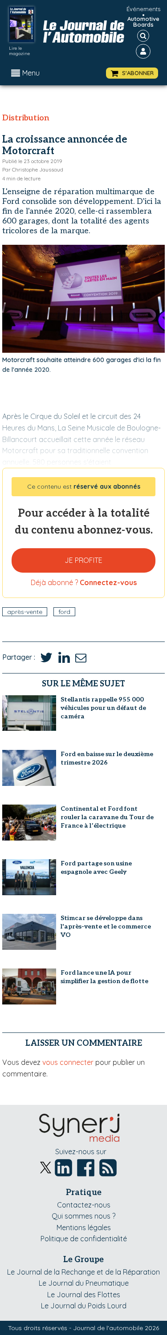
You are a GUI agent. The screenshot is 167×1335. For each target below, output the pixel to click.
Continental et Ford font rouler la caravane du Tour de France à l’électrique (107, 817)
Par (32, 169)
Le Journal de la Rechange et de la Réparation (83, 1271)
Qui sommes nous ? (83, 1215)
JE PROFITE (83, 560)
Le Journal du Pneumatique (84, 1283)
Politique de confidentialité (84, 1238)
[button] (132, 73)
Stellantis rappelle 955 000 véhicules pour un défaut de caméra (103, 708)
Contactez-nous (83, 1204)
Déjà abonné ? (84, 582)
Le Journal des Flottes (83, 1294)
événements (143, 8)
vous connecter (68, 1062)
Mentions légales (84, 1227)
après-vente (24, 612)
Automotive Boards (143, 22)
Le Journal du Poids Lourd (83, 1305)
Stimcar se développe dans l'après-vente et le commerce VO (106, 926)
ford (64, 612)
